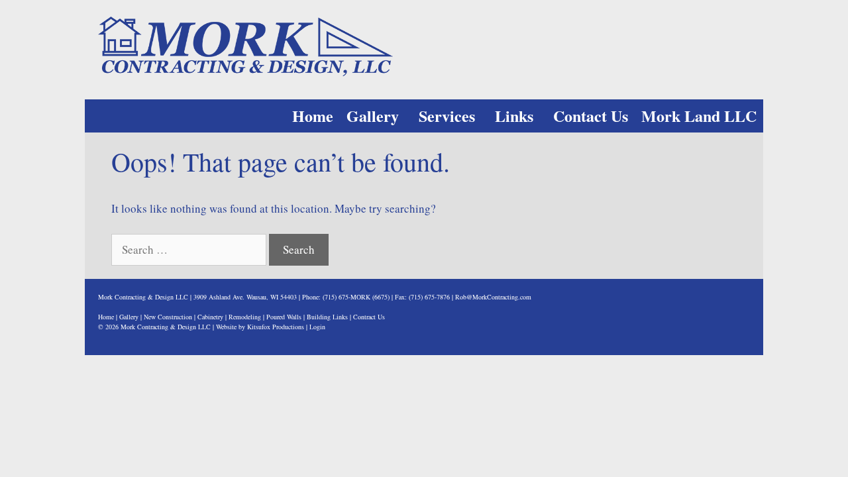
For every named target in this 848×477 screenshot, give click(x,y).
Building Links (327, 316)
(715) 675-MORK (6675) (356, 296)
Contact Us (590, 115)
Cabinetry (210, 316)
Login (317, 326)
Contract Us (369, 316)
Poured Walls (283, 316)
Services (447, 115)
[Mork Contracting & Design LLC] (245, 44)
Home (312, 115)
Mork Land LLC (699, 115)
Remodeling (245, 316)
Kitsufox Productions (275, 326)
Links (514, 115)
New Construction (168, 316)
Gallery (372, 115)
